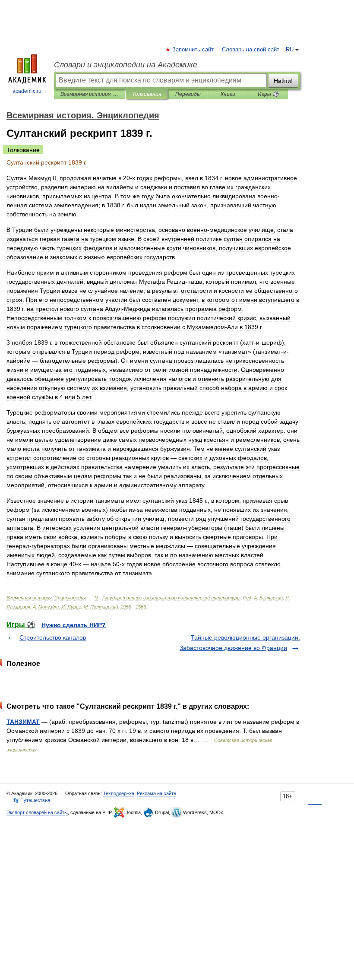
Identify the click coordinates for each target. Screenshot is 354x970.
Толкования (146, 94)
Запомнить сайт (193, 50)
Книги (228, 94)
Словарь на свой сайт (250, 50)
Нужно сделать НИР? (73, 624)
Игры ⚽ (268, 94)
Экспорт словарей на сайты (37, 812)
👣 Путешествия (31, 800)
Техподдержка (118, 793)
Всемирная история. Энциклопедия (89, 94)
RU (290, 50)
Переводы (188, 94)
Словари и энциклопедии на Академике (125, 64)
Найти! (283, 80)
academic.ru (27, 91)
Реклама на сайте (156, 793)
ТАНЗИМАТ (23, 721)
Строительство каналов (52, 637)
